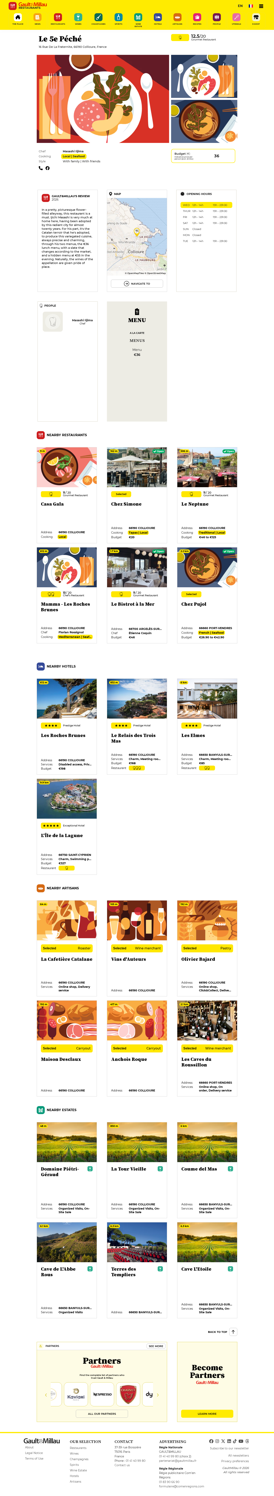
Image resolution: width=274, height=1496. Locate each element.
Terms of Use (34, 1458)
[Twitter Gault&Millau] (223, 1441)
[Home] (33, 4)
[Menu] (261, 6)
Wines (74, 1453)
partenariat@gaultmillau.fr (178, 1461)
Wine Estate (78, 1470)
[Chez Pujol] (207, 595)
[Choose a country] (251, 6)
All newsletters (238, 1455)
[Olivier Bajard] (207, 949)
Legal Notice (34, 1453)
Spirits (74, 1465)
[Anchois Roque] (137, 1049)
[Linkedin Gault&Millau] (229, 1441)
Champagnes (79, 1459)
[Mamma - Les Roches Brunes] (67, 595)
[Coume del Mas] (207, 1170)
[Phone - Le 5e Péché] (42, 168)
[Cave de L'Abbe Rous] (67, 1270)
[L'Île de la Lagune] (67, 827)
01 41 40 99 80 (135, 1461)
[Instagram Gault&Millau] (217, 1441)
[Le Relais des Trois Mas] (137, 727)
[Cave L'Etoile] (207, 1270)
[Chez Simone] (137, 495)
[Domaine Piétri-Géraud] (67, 1170)
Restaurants (78, 1448)
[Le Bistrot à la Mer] (137, 595)
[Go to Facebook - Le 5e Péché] (49, 168)
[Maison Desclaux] (67, 1049)
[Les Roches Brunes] (67, 727)
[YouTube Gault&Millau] (240, 1441)
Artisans (75, 1481)
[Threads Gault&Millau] (247, 1441)
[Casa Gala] (67, 495)
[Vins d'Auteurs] (137, 949)
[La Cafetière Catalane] (67, 949)
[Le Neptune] (207, 495)
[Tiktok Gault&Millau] (234, 1441)
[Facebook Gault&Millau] (211, 1441)
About (29, 1447)
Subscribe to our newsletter (229, 1448)
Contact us (122, 1465)
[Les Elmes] (207, 727)
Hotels (74, 1476)
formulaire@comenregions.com (181, 1486)
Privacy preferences (235, 1461)
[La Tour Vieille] (137, 1170)
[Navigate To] (137, 241)
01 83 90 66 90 (169, 1482)
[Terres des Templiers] (137, 1270)
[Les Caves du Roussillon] (207, 1049)
